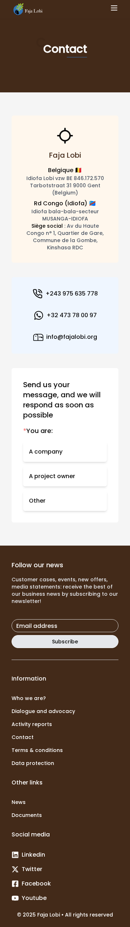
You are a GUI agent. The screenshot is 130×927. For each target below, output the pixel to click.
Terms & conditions (37, 750)
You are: (38, 430)
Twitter (32, 869)
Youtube (34, 898)
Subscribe (65, 641)
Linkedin (33, 855)
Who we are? (29, 698)
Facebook (36, 883)
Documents (27, 815)
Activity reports (32, 724)
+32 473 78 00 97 (72, 315)
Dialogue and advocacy (43, 711)
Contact (23, 737)
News (19, 802)
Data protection (33, 763)
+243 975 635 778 (72, 293)
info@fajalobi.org (71, 337)
